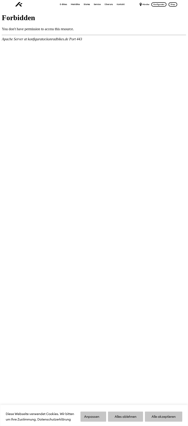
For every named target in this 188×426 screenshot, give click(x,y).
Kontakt (120, 4)
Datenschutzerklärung (54, 419)
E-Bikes (63, 4)
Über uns (109, 4)
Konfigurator (158, 4)
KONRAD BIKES (19, 4)
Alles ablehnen (125, 417)
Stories (87, 4)
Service (97, 4)
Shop (173, 4)
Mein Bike (75, 4)
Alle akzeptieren (164, 417)
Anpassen (91, 417)
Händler (145, 4)
